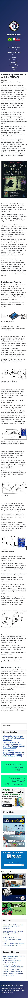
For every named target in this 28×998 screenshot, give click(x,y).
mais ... (14, 70)
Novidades (14, 62)
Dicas (14, 57)
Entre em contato (17, 988)
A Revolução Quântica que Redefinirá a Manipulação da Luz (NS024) (13, 738)
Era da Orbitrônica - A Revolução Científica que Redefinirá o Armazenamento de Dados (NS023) (14, 745)
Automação (14, 50)
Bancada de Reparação (14, 52)
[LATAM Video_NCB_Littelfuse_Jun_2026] (14, 767)
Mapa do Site (5, 988)
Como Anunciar (6, 990)
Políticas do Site (18, 990)
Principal (14, 45)
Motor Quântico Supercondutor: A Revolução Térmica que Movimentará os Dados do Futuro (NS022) (13, 753)
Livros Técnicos (14, 60)
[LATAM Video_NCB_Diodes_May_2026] (14, 781)
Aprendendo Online (14, 47)
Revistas (14, 67)
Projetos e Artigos (14, 65)
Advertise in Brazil (7, 993)
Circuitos (14, 55)
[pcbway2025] (13, 798)
